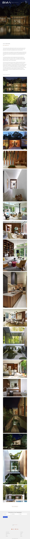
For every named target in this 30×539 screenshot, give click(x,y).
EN (21, 2)
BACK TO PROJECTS (15, 506)
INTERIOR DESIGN (8, 533)
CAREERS (21, 533)
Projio (17, 538)
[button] (26, 1)
